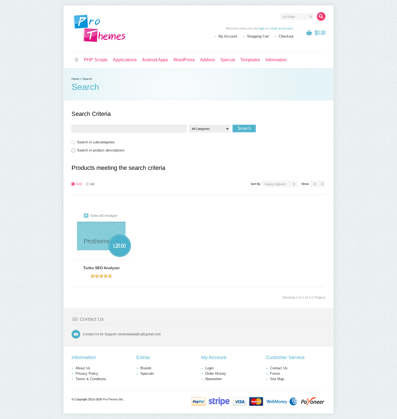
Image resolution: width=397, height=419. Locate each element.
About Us (83, 368)
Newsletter (213, 379)
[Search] (321, 16)
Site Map (277, 379)
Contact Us (279, 368)
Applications (125, 60)
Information (276, 60)
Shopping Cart (258, 36)
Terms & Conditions (91, 379)
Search (87, 78)
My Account (227, 36)
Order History (215, 373)
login (262, 28)
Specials (147, 373)
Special (227, 60)
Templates (250, 60)
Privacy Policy (87, 373)
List (92, 183)
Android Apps (155, 60)
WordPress (184, 60)
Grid (79, 183)
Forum (275, 373)
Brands (146, 368)
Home (76, 60)
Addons (207, 60)
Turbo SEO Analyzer (101, 268)
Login (209, 368)
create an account (281, 28)
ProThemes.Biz (113, 399)
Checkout (286, 36)
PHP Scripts (95, 60)
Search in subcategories (96, 142)
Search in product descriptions (101, 150)
